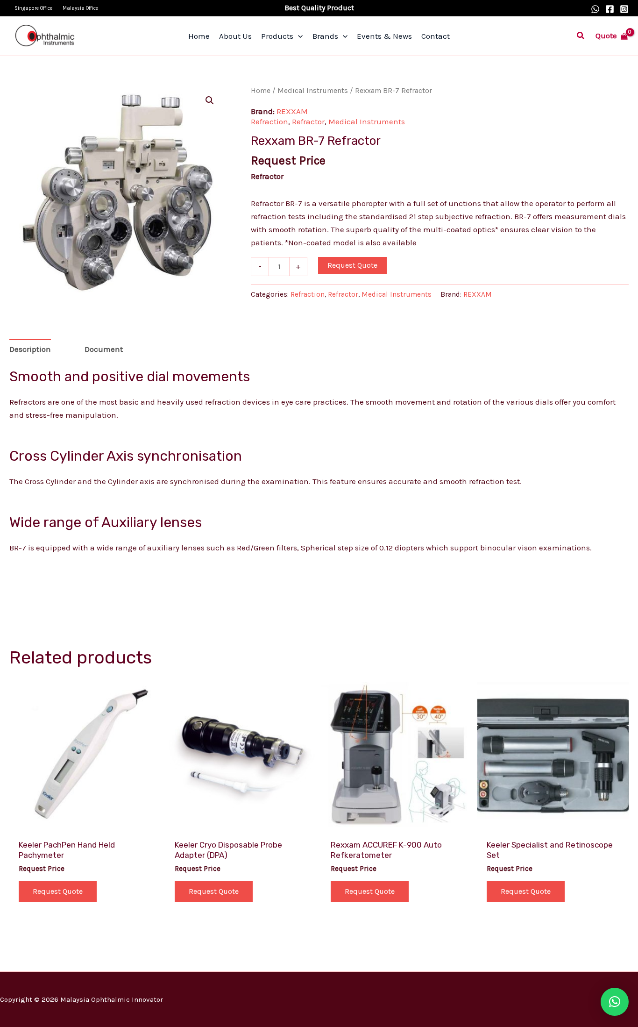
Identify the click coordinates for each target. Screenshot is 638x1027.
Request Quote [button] (58, 891)
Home (260, 90)
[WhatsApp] (595, 9)
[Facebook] (609, 9)
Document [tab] (104, 349)
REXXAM (292, 111)
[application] (298, 36)
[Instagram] (624, 9)
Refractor (308, 121)
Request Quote (352, 265)
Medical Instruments (312, 90)
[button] (581, 36)
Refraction (269, 121)
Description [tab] (30, 349)
